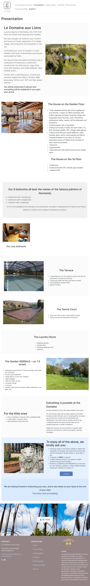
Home (35, 545)
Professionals (70, 5)
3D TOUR (46, 520)
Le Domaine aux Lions (23, 5)
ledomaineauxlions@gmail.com (11, 554)
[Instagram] (2, 560)
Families (60, 5)
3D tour (36, 569)
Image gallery (50, 5)
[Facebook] (5, 560)
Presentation (39, 5)
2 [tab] (66, 71)
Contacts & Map (21, 9)
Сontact (66, 474)
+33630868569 (6, 556)
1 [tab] (64, 71)
